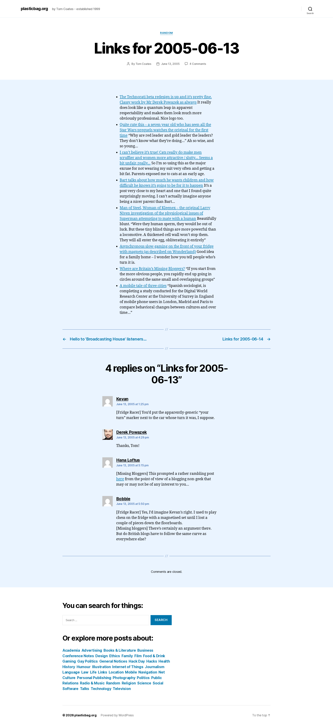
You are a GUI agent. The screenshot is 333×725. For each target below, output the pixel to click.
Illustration (101, 667)
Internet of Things (127, 667)
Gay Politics (87, 661)
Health (164, 661)
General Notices (113, 661)
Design (101, 656)
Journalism (154, 667)
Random (166, 32)
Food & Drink (154, 656)
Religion (129, 683)
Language (71, 672)
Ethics (114, 656)
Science (144, 683)
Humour (84, 667)
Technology (101, 689)
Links (102, 672)
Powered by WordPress (117, 715)
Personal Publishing (94, 678)
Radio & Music (92, 683)
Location (116, 672)
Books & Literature (120, 650)
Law (84, 672)
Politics (143, 678)
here (120, 479)
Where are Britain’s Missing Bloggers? (152, 268)
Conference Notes (78, 656)
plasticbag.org (34, 9)
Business (145, 650)
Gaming (69, 661)
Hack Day (137, 661)
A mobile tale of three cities (143, 285)
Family (127, 656)
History (68, 667)
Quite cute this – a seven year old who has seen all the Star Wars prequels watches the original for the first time (165, 130)
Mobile (131, 672)
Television (122, 689)
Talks (84, 689)
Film (138, 656)
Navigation (147, 672)
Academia (71, 650)
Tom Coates (143, 64)
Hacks (151, 661)
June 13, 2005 (170, 64)
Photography (124, 678)
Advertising (92, 650)
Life (93, 672)
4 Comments (198, 64)
